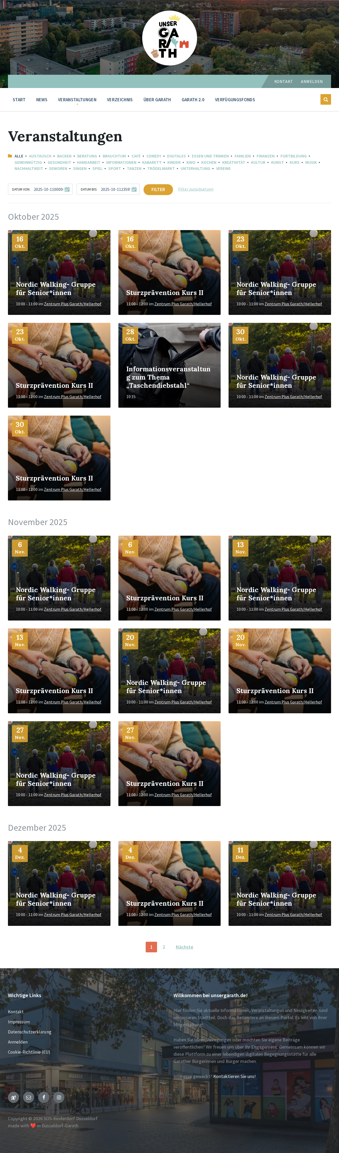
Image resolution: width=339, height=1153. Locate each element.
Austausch (40, 156)
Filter (158, 189)
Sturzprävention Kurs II (164, 292)
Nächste (184, 947)
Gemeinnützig (28, 162)
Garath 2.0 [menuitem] (193, 100)
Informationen (121, 162)
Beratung (87, 156)
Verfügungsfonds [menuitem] (235, 100)
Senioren (58, 168)
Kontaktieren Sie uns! (234, 1076)
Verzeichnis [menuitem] (120, 100)
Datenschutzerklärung (29, 1032)
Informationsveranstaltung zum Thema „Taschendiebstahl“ (168, 377)
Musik (311, 162)
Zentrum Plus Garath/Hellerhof (72, 303)
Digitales (176, 156)
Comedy (153, 156)
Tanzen (134, 168)
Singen (80, 168)
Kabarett (152, 162)
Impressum (19, 1022)
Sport (114, 168)
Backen (64, 156)
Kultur (258, 162)
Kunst (277, 162)
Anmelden (312, 81)
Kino (190, 162)
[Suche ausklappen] (325, 99)
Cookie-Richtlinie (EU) (29, 1052)
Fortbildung (293, 156)
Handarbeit (88, 162)
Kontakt (283, 81)
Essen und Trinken (210, 156)
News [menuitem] (41, 100)
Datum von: (21, 189)
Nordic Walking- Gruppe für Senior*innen (56, 288)
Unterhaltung (195, 168)
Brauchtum (114, 156)
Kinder (174, 162)
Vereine (223, 168)
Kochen (208, 162)
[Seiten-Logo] (169, 64)
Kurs (295, 162)
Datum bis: (89, 189)
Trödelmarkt (161, 168)
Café (136, 156)
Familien (243, 156)
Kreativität (233, 162)
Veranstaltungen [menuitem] (77, 100)
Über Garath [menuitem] (157, 100)
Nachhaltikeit (29, 168)
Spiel (97, 168)
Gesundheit (59, 162)
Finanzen (266, 156)
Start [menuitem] (19, 100)
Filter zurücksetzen (195, 189)
